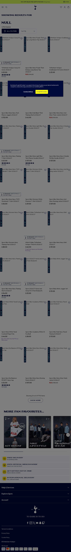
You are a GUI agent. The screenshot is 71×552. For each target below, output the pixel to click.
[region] (35, 89)
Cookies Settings (28, 91)
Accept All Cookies (42, 91)
